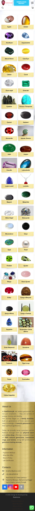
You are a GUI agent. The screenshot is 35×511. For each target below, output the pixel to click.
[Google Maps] (21, 487)
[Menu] (32, 2)
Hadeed (25, 122)
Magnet (9, 202)
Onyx (26, 234)
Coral (26, 74)
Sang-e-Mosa (9, 313)
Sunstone (25, 347)
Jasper (25, 154)
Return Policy (7, 458)
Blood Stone (9, 59)
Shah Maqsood (9, 347)
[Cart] (33, 8)
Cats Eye (26, 59)
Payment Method (9, 453)
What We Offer (8, 455)
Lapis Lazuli (9, 186)
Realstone (16, 497)
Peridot (9, 266)
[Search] (3, 8)
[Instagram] (10, 487)
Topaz (9, 379)
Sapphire (9, 329)
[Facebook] (4, 487)
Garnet (9, 122)
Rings (9, 281)
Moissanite (25, 218)
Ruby (9, 297)
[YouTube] (15, 487)
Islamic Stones (26, 138)
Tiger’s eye (25, 363)
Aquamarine (26, 43)
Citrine (9, 74)
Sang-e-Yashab (26, 313)
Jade (9, 154)
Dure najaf (9, 90)
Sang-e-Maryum (25, 297)
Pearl (26, 250)
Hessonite (9, 138)
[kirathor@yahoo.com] (4, 471)
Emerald (26, 90)
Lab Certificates (8, 460)
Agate (9, 27)
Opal (9, 250)
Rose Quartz (26, 281)
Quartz (26, 266)
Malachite (26, 202)
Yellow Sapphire (9, 395)
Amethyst (9, 43)
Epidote (9, 106)
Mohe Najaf (9, 218)
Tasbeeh (9, 363)
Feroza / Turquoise (26, 106)
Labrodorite (26, 170)
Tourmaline (26, 379)
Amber (26, 27)
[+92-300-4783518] (4, 474)
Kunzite (9, 170)
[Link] (7, 3)
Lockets (26, 186)
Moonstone (9, 234)
